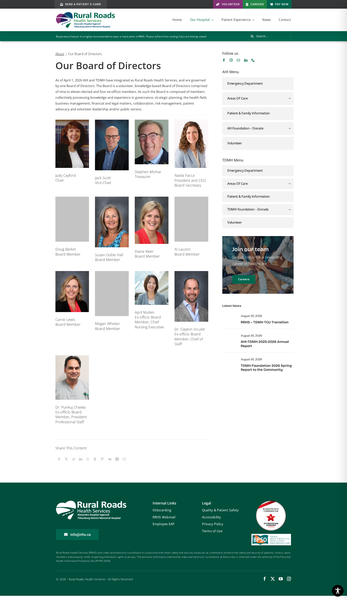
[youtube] (281, 579)
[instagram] (231, 60)
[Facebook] (59, 463)
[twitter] (273, 579)
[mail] (238, 60)
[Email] (124, 463)
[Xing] (117, 463)
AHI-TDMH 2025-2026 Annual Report (265, 344)
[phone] (253, 60)
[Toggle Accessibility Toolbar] (338, 591)
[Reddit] (73, 463)
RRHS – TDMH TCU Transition (265, 322)
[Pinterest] (102, 463)
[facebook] (224, 60)
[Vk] (109, 463)
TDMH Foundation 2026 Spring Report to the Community (266, 368)
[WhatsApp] (88, 463)
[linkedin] (245, 60)
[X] (66, 463)
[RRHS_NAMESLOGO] (85, 13)
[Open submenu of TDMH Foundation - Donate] (291, 209)
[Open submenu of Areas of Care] (290, 98)
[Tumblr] (95, 463)
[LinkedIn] (80, 463)
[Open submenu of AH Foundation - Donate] (290, 128)
